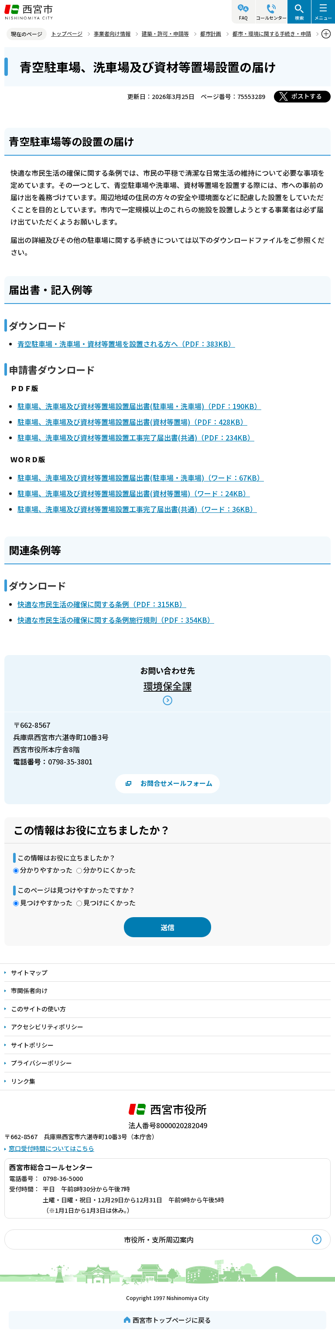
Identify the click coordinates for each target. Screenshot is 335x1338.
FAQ (243, 17)
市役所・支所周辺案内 (159, 1239)
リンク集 (23, 1081)
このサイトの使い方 (38, 1008)
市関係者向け (29, 990)
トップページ (66, 33)
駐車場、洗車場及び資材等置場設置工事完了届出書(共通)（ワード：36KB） (137, 509)
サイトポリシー (32, 1045)
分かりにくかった (109, 869)
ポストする (306, 96)
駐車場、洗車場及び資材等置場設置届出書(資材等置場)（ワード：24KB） (133, 493)
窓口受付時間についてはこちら (51, 1148)
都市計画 (210, 33)
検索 (299, 17)
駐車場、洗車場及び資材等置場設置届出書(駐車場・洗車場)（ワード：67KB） (140, 477)
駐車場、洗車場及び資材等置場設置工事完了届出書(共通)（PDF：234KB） (135, 437)
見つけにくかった (109, 902)
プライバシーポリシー (41, 1062)
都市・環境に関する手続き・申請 (271, 33)
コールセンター (271, 17)
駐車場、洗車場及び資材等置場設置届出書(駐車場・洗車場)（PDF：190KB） (139, 406)
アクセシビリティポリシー (47, 1026)
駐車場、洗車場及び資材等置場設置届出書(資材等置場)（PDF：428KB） (132, 421)
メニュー (323, 17)
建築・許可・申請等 (165, 33)
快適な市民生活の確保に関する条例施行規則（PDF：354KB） (115, 619)
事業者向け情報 (112, 33)
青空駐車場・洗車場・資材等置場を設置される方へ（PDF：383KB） (126, 343)
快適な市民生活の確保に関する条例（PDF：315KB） (101, 604)
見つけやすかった (46, 902)
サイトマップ (29, 972)
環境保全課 (167, 686)
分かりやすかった (46, 869)
